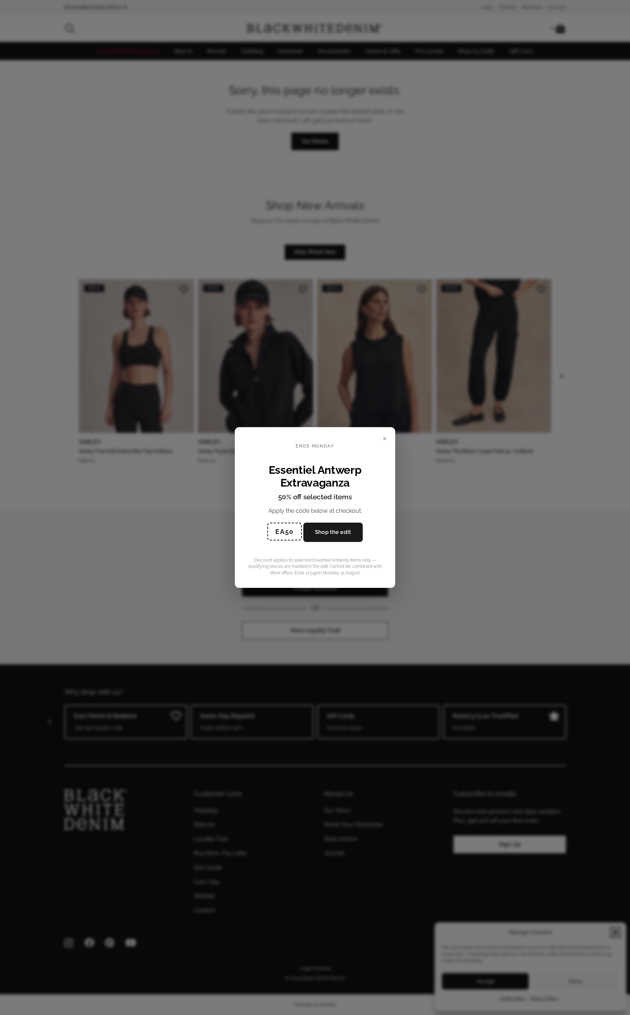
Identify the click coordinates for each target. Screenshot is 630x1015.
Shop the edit (333, 532)
